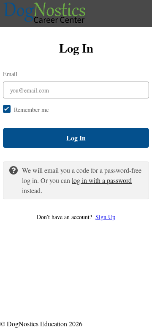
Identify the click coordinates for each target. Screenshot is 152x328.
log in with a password (102, 180)
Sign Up (105, 217)
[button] (76, 217)
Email (10, 74)
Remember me (31, 110)
